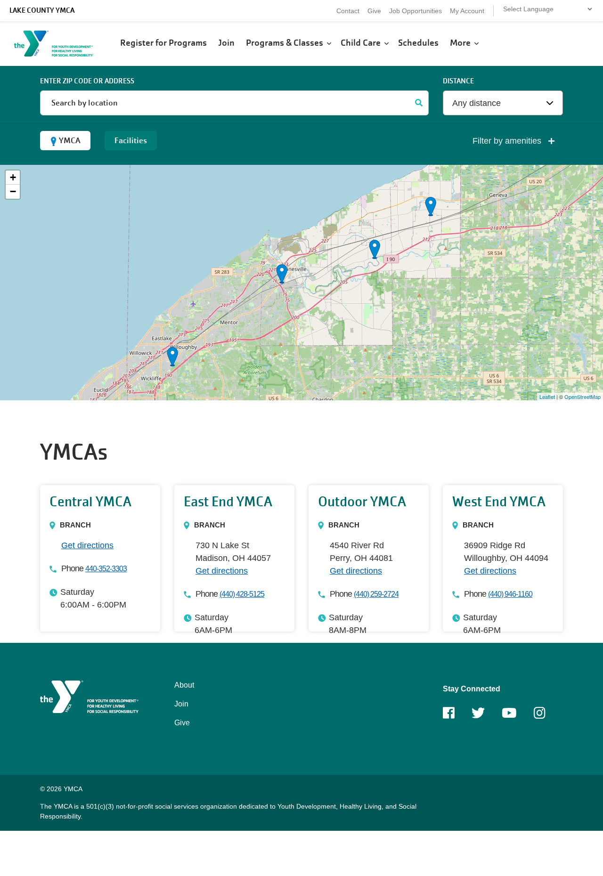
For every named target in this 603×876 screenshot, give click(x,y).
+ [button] (13, 177)
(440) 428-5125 (242, 594)
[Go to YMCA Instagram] (540, 716)
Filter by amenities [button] (508, 141)
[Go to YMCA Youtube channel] (509, 716)
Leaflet (547, 396)
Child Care (362, 42)
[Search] (419, 102)
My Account (467, 11)
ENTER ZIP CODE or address (87, 81)
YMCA (70, 140)
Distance (458, 81)
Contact (347, 11)
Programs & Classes (286, 42)
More (462, 42)
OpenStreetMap (582, 396)
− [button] (13, 191)
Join (227, 42)
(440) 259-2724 (376, 594)
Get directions (87, 545)
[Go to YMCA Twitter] (478, 716)
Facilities (130, 140)
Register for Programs (164, 42)
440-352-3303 (106, 569)
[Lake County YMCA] (64, 44)
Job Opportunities (415, 11)
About (184, 685)
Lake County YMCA (41, 10)
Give (374, 11)
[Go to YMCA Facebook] (449, 716)
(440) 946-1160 (510, 594)
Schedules (419, 42)
